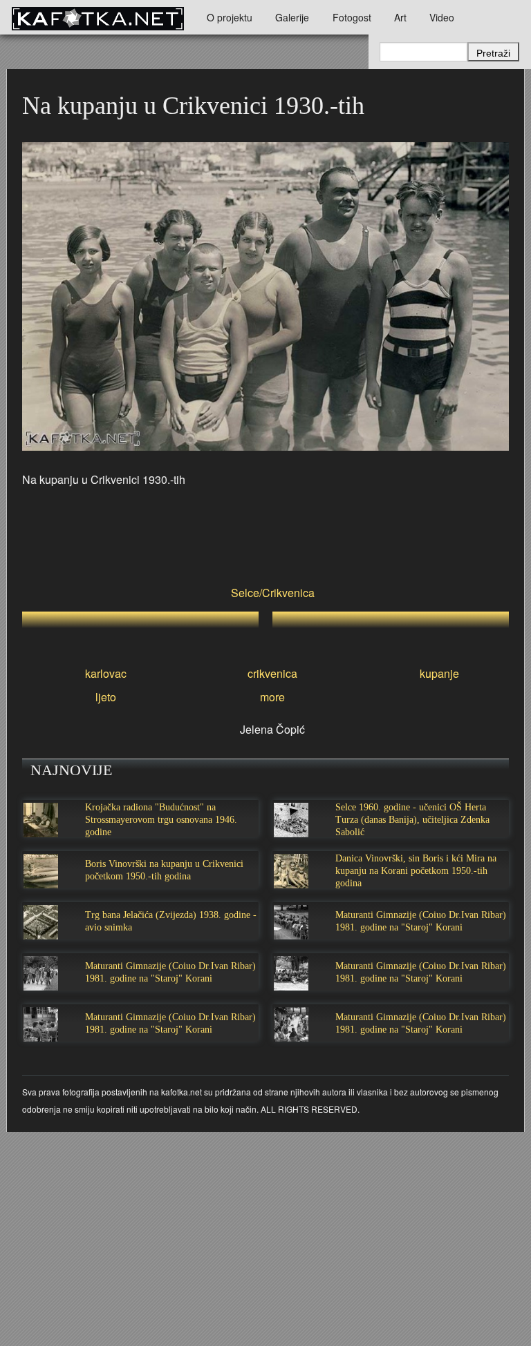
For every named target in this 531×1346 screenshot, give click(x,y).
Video (441, 17)
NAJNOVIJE (71, 770)
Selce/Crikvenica (273, 593)
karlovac (106, 673)
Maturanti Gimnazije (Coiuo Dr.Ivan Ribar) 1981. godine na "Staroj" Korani (420, 921)
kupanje (439, 673)
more (272, 697)
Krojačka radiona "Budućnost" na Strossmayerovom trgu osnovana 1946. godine (161, 819)
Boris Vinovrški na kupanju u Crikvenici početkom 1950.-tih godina (164, 870)
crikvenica (272, 673)
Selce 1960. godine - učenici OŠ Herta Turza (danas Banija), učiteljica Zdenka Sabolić (412, 819)
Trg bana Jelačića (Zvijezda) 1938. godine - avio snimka (171, 921)
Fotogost (352, 17)
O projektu (229, 17)
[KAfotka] (97, 17)
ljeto (105, 697)
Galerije (292, 17)
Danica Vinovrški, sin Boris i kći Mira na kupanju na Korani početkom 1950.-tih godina (415, 870)
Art (400, 17)
